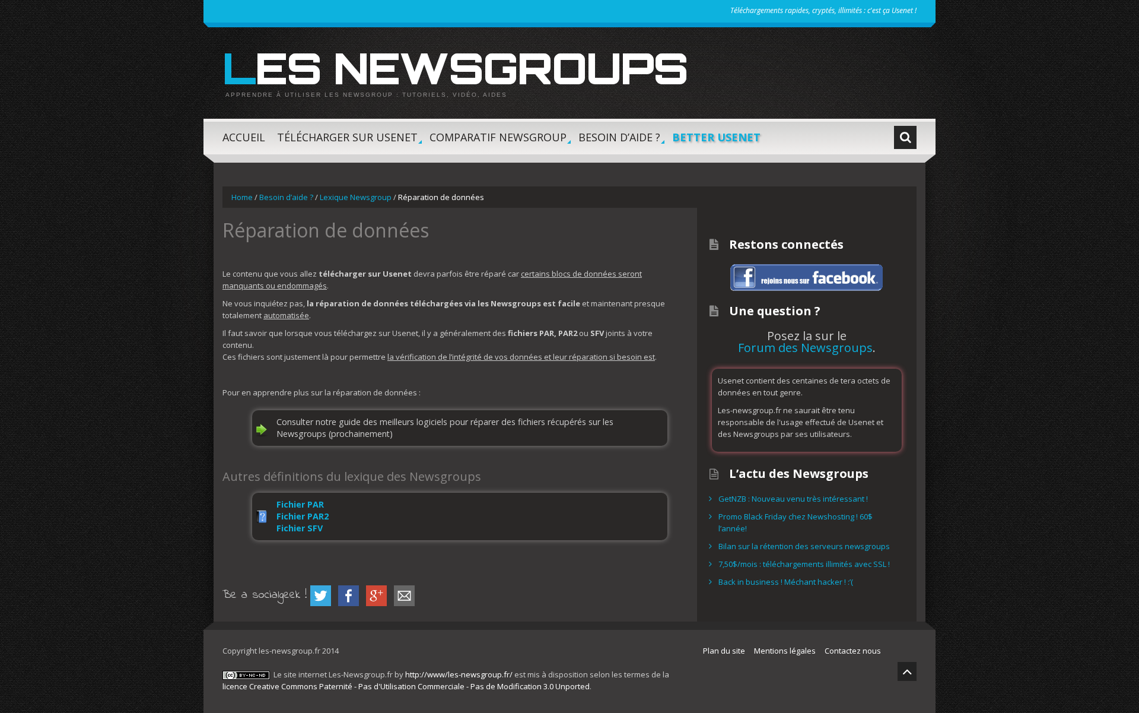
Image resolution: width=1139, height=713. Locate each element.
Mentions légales (785, 650)
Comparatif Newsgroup (498, 142)
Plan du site (724, 650)
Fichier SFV (299, 528)
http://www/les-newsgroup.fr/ (459, 674)
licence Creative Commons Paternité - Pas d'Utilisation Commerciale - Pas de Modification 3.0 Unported (406, 686)
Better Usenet (716, 137)
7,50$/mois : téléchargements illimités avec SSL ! (804, 564)
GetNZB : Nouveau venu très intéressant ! (793, 498)
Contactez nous (853, 650)
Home (242, 197)
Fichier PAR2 (302, 516)
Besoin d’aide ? (619, 142)
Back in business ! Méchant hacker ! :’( (785, 581)
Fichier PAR (300, 504)
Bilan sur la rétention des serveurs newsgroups (804, 546)
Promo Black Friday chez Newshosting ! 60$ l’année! (795, 522)
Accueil (243, 137)
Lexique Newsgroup (356, 197)
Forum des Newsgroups (805, 348)
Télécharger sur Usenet (347, 142)
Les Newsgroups (455, 67)
